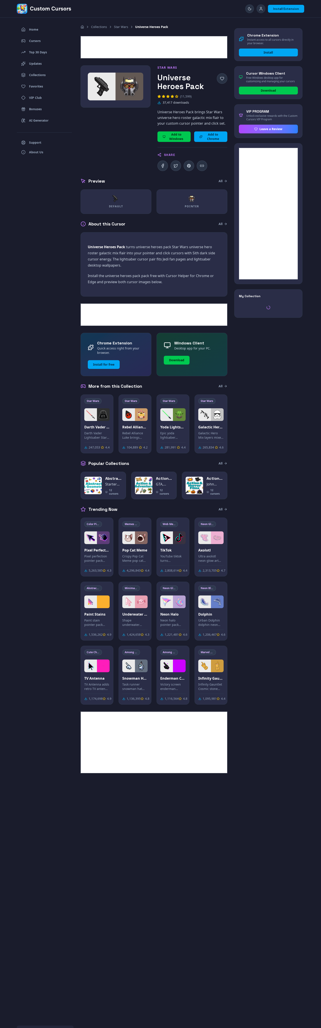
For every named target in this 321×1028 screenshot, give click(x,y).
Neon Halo (169, 614)
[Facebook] (162, 166)
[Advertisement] (154, 47)
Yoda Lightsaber (173, 427)
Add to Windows (176, 136)
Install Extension (286, 9)
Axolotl (204, 550)
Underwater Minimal (135, 614)
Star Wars (121, 27)
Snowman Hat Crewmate (135, 678)
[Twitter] (176, 166)
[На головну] (82, 27)
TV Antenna (94, 678)
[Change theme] (249, 8)
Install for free (103, 364)
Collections (99, 27)
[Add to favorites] (222, 78)
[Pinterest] (189, 166)
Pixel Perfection (97, 550)
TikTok (166, 550)
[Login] (261, 8)
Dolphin (205, 614)
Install (268, 52)
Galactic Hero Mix (211, 427)
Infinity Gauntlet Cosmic (211, 678)
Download (176, 360)
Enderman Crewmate (173, 678)
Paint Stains (94, 614)
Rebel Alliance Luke (135, 427)
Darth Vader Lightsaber (97, 427)
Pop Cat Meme (134, 550)
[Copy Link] (202, 166)
